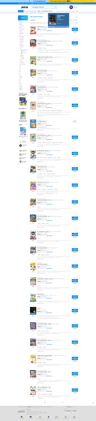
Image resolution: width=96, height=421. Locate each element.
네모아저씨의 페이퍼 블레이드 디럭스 (43, 216)
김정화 (43, 265)
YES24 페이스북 (68, 406)
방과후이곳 (46, 58)
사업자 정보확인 (45, 412)
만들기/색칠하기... (40, 13)
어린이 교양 (31, 13)
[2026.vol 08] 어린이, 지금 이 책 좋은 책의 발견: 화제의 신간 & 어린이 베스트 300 (55, 52)
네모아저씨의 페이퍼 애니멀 (42, 166)
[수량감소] (74, 26)
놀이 (35, 13)
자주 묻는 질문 (71, 412)
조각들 (38, 308)
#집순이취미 (44, 110)
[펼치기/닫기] (19, 36)
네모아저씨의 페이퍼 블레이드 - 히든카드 (44, 371)
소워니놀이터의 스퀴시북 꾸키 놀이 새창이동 (58, 182)
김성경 (42, 58)
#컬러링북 (44, 362)
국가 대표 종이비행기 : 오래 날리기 (43, 231)
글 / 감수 (43, 27)
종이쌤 (38, 388)
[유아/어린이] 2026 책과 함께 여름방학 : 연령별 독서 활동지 (50, 318)
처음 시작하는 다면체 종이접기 (42, 264)
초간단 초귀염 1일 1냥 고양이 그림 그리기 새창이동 (62, 103)
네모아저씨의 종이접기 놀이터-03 (41, 322)
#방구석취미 (60, 142)
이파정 (43, 104)
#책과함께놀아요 (40, 94)
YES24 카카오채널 (67, 406)
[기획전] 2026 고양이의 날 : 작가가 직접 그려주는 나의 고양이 (54, 114)
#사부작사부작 (53, 110)
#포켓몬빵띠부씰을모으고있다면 (42, 127)
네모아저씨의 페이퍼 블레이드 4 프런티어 (44, 340)
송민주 (40, 58)
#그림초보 (48, 110)
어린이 (26, 13)
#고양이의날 (39, 110)
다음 (61, 402)
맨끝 (63, 402)
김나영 (38, 58)
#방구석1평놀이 (50, 157)
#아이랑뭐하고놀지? (59, 110)
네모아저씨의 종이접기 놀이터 (41, 198)
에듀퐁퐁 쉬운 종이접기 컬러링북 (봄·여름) (44, 355)
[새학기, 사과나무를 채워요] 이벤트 (46, 193)
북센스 (44, 122)
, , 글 (40, 58)
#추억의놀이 (45, 157)
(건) (44, 30)
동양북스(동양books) (43, 388)
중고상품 (42, 98)
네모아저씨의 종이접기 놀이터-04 (41, 165)
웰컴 (19, 13)
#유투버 (45, 94)
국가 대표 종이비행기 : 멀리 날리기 (43, 150)
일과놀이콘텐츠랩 (39, 122)
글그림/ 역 (41, 104)
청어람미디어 (47, 104)
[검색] (55, 7)
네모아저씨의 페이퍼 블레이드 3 (42, 247)
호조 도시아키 (39, 265)
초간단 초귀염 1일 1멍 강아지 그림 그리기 (44, 135)
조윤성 (38, 183)
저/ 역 (41, 265)
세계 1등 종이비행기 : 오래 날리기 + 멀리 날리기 (45, 278)
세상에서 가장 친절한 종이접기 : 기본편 (43, 387)
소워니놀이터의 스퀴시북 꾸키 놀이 (43, 182)
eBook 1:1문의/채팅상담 (73, 411)
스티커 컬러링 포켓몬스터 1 (41, 121)
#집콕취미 (59, 157)
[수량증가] (77, 26)
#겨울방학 (43, 223)
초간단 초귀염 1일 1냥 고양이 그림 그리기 (44, 103)
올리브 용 (38, 104)
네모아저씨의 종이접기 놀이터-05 (41, 246)
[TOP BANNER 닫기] (95, 1)
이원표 (38, 42)
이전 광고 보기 (76, 8)
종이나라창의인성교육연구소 (44, 27)
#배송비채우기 (40, 362)
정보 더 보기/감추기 (52, 30)
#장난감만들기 (40, 347)
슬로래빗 (41, 42)
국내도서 (22, 13)
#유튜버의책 (55, 189)
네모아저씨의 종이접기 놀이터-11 (41, 370)
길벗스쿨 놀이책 (39, 277)
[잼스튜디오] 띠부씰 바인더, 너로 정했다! (49, 128)
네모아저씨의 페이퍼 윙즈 (41, 87)
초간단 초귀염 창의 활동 (40, 102)
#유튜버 (55, 157)
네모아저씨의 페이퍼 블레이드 (42, 70)
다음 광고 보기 (77, 8)
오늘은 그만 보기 (51, 26)
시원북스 (41, 183)
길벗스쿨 (46, 265)
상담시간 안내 (75, 412)
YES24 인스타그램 (71, 406)
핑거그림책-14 (39, 307)
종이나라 (51, 27)
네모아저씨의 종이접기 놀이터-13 (41, 39)
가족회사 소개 (75, 406)
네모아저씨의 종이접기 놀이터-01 (41, 69)
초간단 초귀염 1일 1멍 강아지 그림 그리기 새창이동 (62, 135)
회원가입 (67, 3)
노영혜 (38, 27)
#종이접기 (48, 94)
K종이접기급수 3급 (40, 26)
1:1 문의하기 (66, 412)
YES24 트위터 (69, 406)
